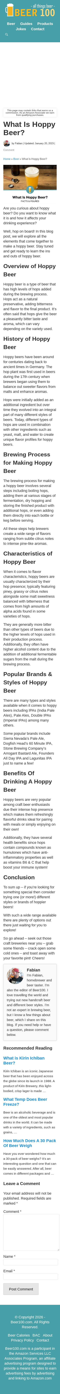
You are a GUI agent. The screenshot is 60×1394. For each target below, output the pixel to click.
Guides (26, 24)
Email (9, 1271)
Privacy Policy (22, 1340)
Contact (37, 29)
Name (9, 1256)
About (47, 1335)
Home (6, 159)
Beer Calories (19, 1335)
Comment (8, 150)
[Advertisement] (30, 73)
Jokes (21, 29)
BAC (36, 1335)
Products (45, 24)
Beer (11, 24)
